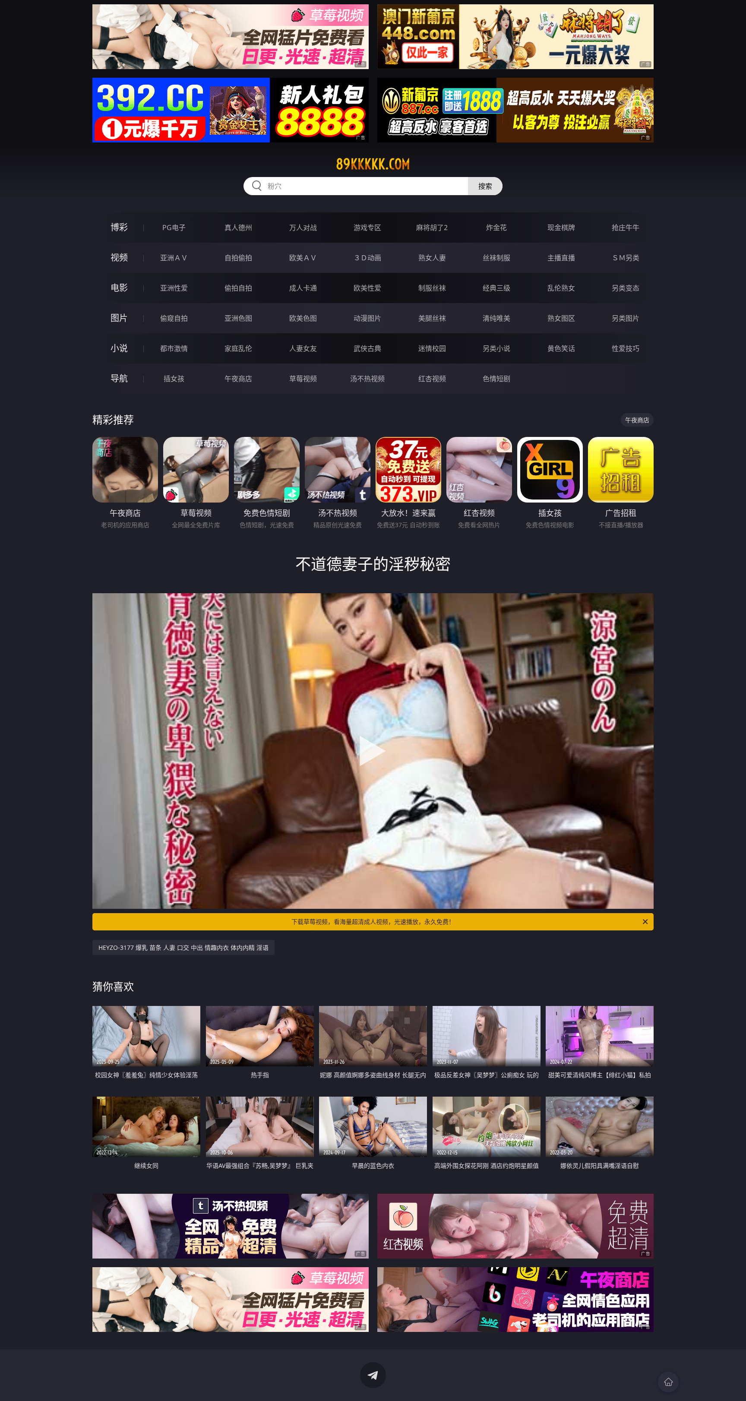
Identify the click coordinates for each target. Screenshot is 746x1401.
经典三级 (496, 288)
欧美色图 (303, 318)
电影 (119, 288)
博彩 (119, 227)
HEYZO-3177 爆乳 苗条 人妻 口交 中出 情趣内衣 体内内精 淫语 (183, 947)
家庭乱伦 (238, 348)
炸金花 (496, 227)
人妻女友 (303, 348)
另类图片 (625, 318)
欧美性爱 (367, 288)
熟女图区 (561, 318)
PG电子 (174, 227)
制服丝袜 (432, 288)
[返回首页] (668, 1382)
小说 (119, 348)
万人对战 (303, 227)
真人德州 (238, 227)
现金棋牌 (561, 227)
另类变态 (625, 288)
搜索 (485, 186)
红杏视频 (432, 378)
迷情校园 (432, 348)
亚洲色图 (238, 318)
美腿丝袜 (432, 318)
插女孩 (174, 378)
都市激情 (174, 348)
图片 (119, 318)
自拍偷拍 (238, 257)
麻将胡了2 (432, 227)
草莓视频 (303, 378)
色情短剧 (496, 378)
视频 (119, 257)
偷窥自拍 (174, 318)
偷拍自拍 (238, 288)
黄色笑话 (561, 348)
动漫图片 (367, 318)
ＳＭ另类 (625, 257)
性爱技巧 (625, 348)
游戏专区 (367, 227)
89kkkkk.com (373, 164)
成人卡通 (303, 288)
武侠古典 (367, 348)
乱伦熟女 (561, 288)
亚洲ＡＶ (174, 257)
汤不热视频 (367, 378)
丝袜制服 (496, 257)
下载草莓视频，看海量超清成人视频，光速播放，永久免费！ (373, 921)
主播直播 (561, 257)
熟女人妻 (432, 257)
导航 (119, 378)
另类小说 (496, 348)
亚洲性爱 (174, 288)
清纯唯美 (496, 318)
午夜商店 (238, 378)
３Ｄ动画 (367, 257)
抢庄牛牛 (625, 227)
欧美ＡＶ (303, 257)
